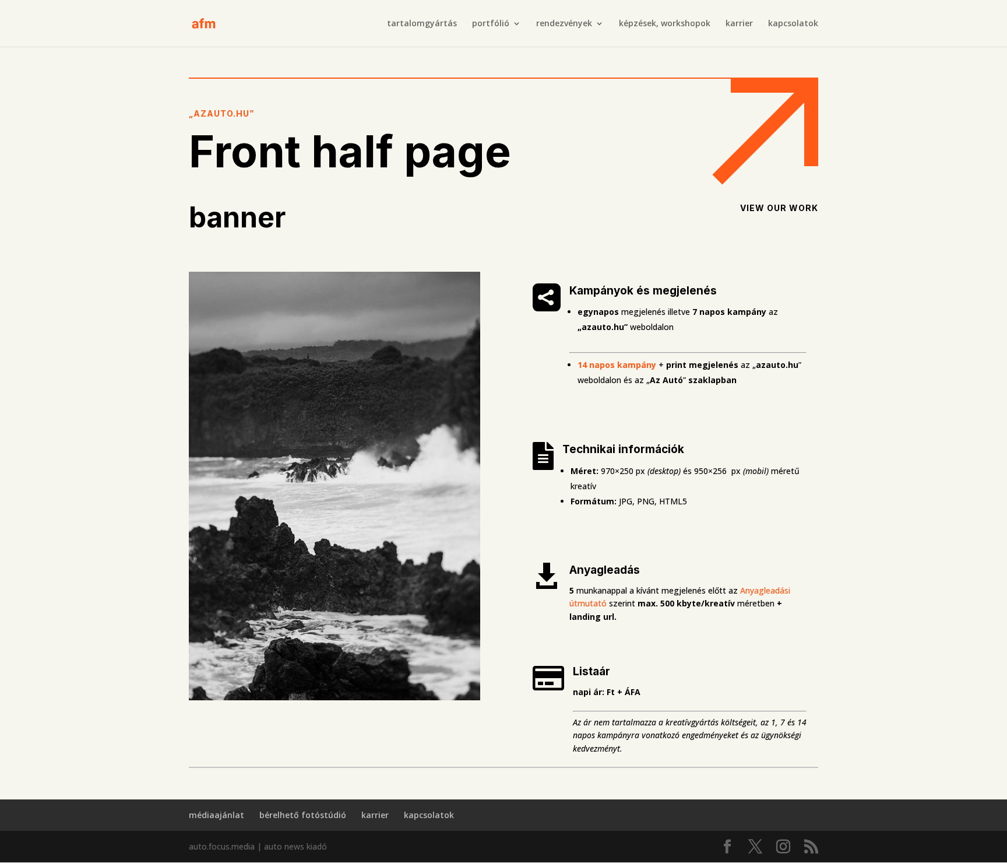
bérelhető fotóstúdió (302, 814)
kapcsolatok (793, 24)
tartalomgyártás (422, 24)
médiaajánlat (216, 814)
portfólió (490, 24)
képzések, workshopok (664, 24)
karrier (739, 24)
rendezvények (564, 24)
